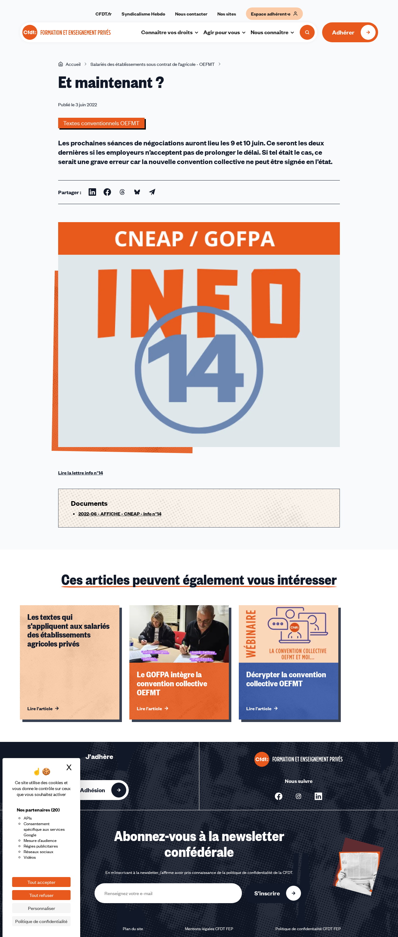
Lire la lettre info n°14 (80, 472)
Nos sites (226, 14)
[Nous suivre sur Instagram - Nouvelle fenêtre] (298, 796)
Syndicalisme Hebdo (143, 14)
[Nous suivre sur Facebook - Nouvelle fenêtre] (278, 796)
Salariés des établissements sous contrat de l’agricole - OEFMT (152, 64)
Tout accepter (41, 882)
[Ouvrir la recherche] (307, 32)
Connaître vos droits (167, 32)
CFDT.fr (103, 14)
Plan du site (133, 928)
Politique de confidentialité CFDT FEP (308, 928)
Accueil (73, 64)
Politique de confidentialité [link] (41, 921)
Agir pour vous (221, 32)
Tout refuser (41, 895)
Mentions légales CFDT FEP (209, 928)
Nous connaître (270, 32)
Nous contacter (191, 14)
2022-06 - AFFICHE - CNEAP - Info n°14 (119, 513)
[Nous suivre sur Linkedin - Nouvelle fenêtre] (318, 796)
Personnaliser (41, 908)
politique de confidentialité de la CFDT (259, 872)
